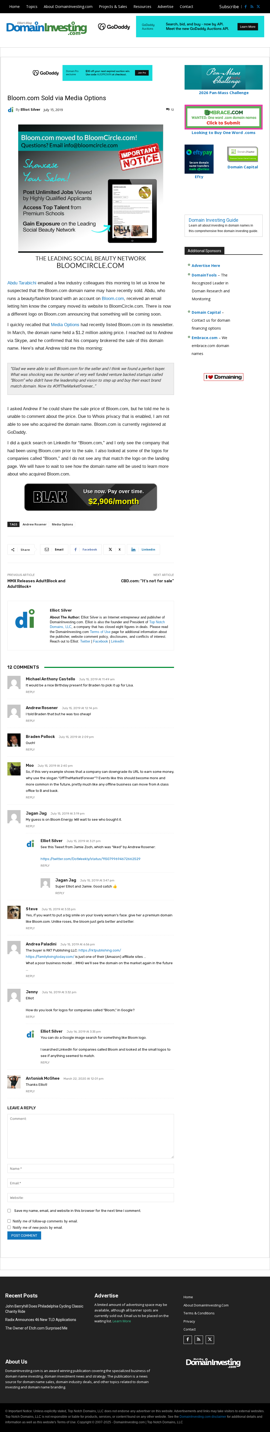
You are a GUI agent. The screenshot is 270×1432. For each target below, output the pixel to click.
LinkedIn (117, 641)
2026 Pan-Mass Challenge (224, 92)
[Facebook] (245, 6)
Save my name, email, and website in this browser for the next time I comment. (77, 1211)
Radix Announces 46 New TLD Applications (40, 1320)
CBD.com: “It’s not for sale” (147, 581)
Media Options (65, 324)
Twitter (85, 641)
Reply (30, 692)
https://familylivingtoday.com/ (50, 957)
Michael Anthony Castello (50, 679)
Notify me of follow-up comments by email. (45, 1221)
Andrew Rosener (35, 524)
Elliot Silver (30, 109)
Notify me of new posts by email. (38, 1228)
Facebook (100, 641)
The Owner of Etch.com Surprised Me (36, 1328)
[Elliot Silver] (11, 109)
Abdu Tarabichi (21, 282)
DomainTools (204, 275)
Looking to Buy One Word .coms (223, 132)
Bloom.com (113, 298)
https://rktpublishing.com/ (100, 950)
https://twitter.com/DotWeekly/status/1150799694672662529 (91, 859)
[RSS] (252, 6)
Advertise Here (206, 265)
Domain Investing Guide (213, 220)
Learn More (122, 1321)
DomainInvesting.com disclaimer (203, 1417)
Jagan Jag (36, 813)
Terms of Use (100, 632)
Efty (199, 176)
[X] (258, 6)
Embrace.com (205, 337)
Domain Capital (206, 312)
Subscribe (229, 7)
